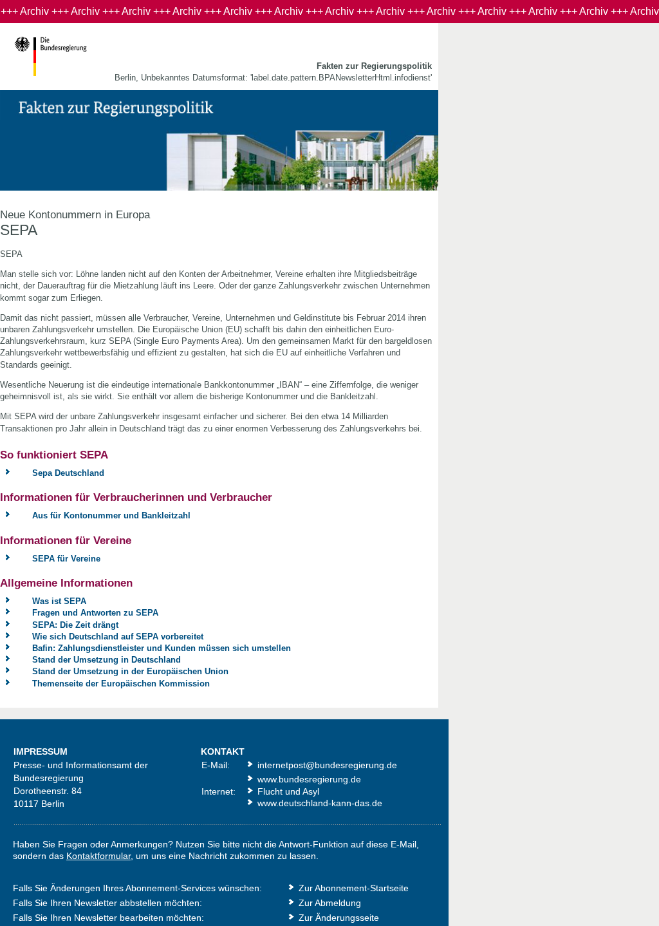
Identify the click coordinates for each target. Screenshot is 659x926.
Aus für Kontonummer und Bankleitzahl (111, 515)
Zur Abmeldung (330, 903)
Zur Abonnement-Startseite (354, 888)
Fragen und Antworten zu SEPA (95, 613)
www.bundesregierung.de (309, 779)
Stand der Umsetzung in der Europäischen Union (130, 671)
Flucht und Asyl (288, 791)
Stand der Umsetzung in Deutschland (106, 660)
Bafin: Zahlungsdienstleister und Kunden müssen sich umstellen (161, 648)
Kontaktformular (98, 856)
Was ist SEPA (59, 601)
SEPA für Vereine (66, 558)
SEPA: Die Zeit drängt (75, 625)
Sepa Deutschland (68, 473)
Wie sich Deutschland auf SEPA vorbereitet (117, 636)
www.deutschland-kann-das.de (319, 803)
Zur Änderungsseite (339, 917)
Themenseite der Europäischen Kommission (121, 683)
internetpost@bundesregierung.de (327, 765)
